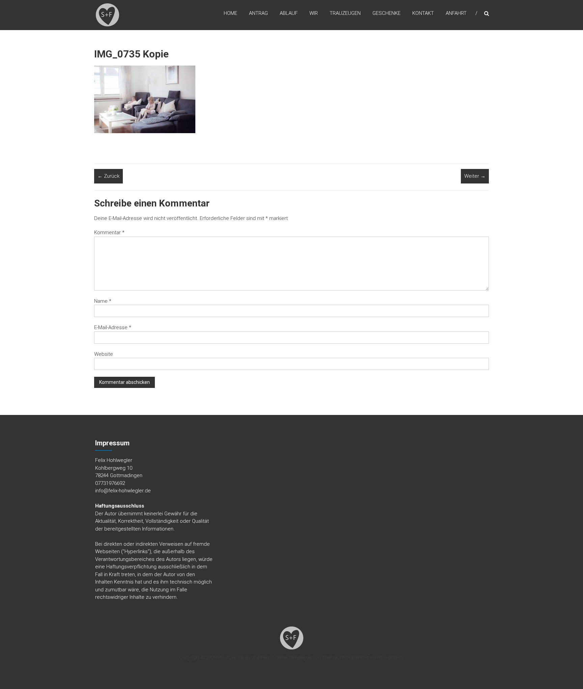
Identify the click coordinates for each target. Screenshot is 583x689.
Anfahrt (456, 13)
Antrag (258, 13)
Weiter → (474, 176)
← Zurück (108, 176)
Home (230, 13)
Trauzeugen (345, 13)
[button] (107, 15)
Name (102, 301)
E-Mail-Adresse (112, 327)
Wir (313, 13)
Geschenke (386, 13)
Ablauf (289, 13)
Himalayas (300, 657)
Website (103, 354)
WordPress (391, 657)
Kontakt (423, 13)
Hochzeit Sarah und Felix (244, 657)
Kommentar (109, 232)
